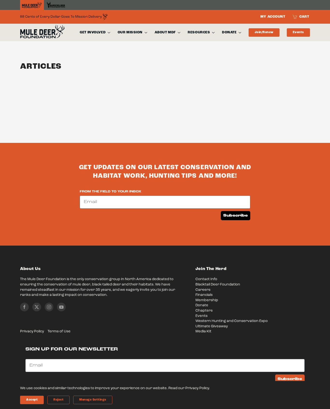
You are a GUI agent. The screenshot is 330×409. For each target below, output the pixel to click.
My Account (272, 16)
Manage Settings (92, 399)
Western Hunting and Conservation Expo (231, 321)
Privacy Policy (32, 331)
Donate (201, 305)
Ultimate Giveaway (211, 326)
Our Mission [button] (130, 32)
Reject (58, 399)
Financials (204, 295)
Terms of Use (59, 331)
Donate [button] (229, 32)
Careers (202, 290)
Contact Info (206, 279)
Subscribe (235, 215)
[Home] (32, 5)
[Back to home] (42, 33)
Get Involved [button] (93, 32)
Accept (32, 399)
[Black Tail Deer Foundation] (56, 5)
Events (298, 32)
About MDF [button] (165, 32)
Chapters (204, 311)
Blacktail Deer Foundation (217, 284)
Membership (206, 300)
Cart (304, 16)
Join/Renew (264, 32)
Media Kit (203, 331)
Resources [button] (199, 32)
